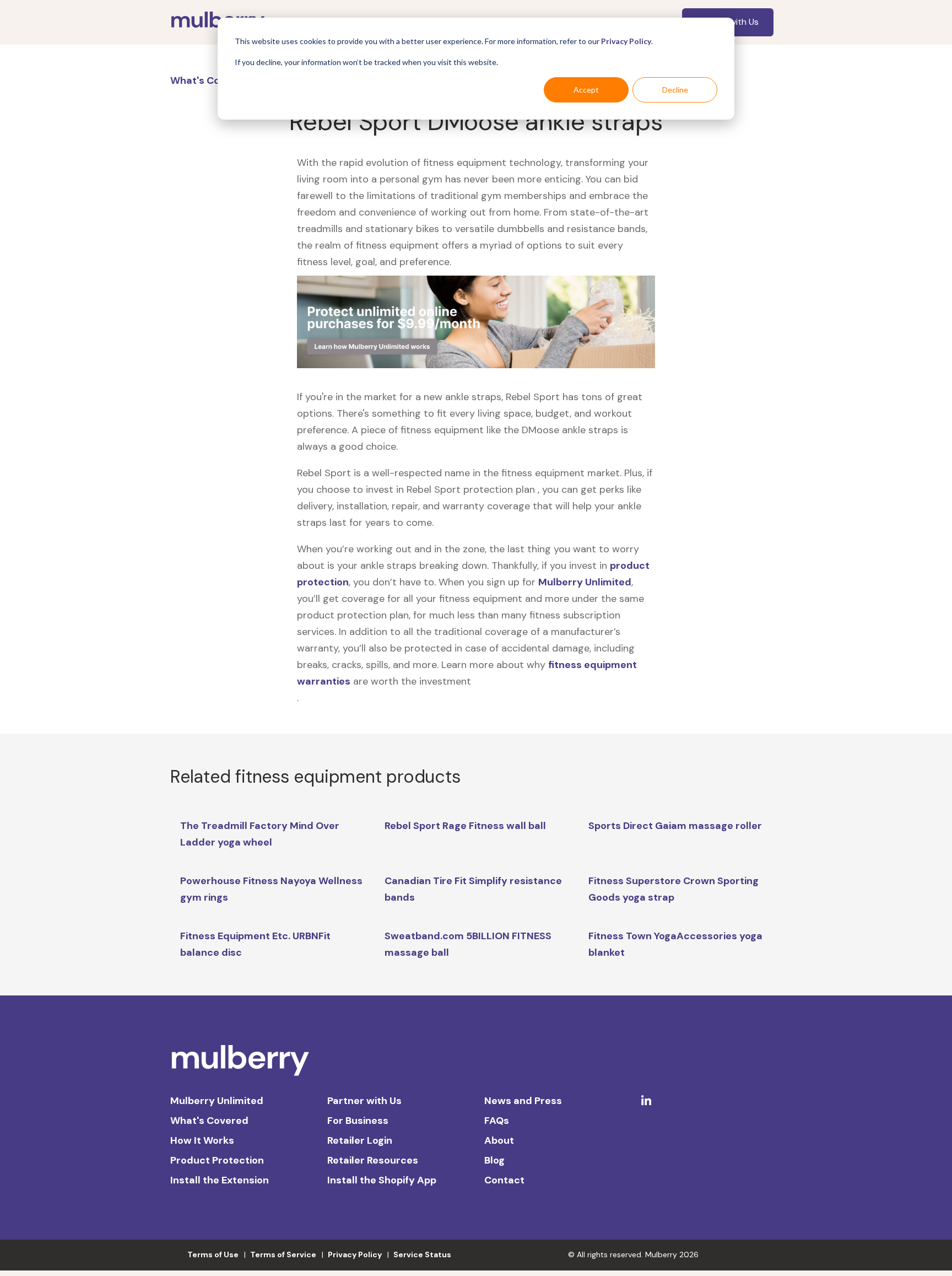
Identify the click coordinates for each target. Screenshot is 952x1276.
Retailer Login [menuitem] (359, 1140)
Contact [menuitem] (504, 1180)
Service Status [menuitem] (422, 1254)
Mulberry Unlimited (584, 582)
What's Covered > (214, 80)
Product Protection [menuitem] (217, 1160)
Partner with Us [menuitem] (364, 1100)
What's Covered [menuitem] (209, 1120)
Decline (675, 89)
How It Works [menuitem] (202, 1140)
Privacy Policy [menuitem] (355, 1254)
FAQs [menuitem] (496, 1120)
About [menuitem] (499, 1140)
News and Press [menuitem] (523, 1100)
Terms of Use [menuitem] (213, 1254)
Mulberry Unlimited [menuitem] (216, 1100)
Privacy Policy (626, 41)
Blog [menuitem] (494, 1160)
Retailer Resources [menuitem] (372, 1160)
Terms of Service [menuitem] (283, 1254)
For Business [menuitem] (357, 1120)
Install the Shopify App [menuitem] (381, 1180)
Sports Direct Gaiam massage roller (675, 825)
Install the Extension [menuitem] (219, 1180)
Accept (586, 89)
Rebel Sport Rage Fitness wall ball (465, 825)
